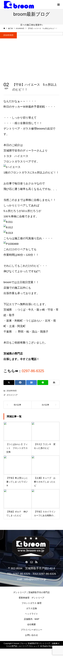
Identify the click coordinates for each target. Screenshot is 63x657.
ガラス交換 (31, 608)
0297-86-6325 (33, 371)
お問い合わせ (31, 635)
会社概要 (31, 624)
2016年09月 (8, 35)
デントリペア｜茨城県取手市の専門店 (31, 592)
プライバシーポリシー (31, 630)
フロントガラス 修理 (31, 603)
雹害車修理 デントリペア (31, 597)
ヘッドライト (31, 613)
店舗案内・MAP (31, 619)
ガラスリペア (12, 395)
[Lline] (42, 382)
